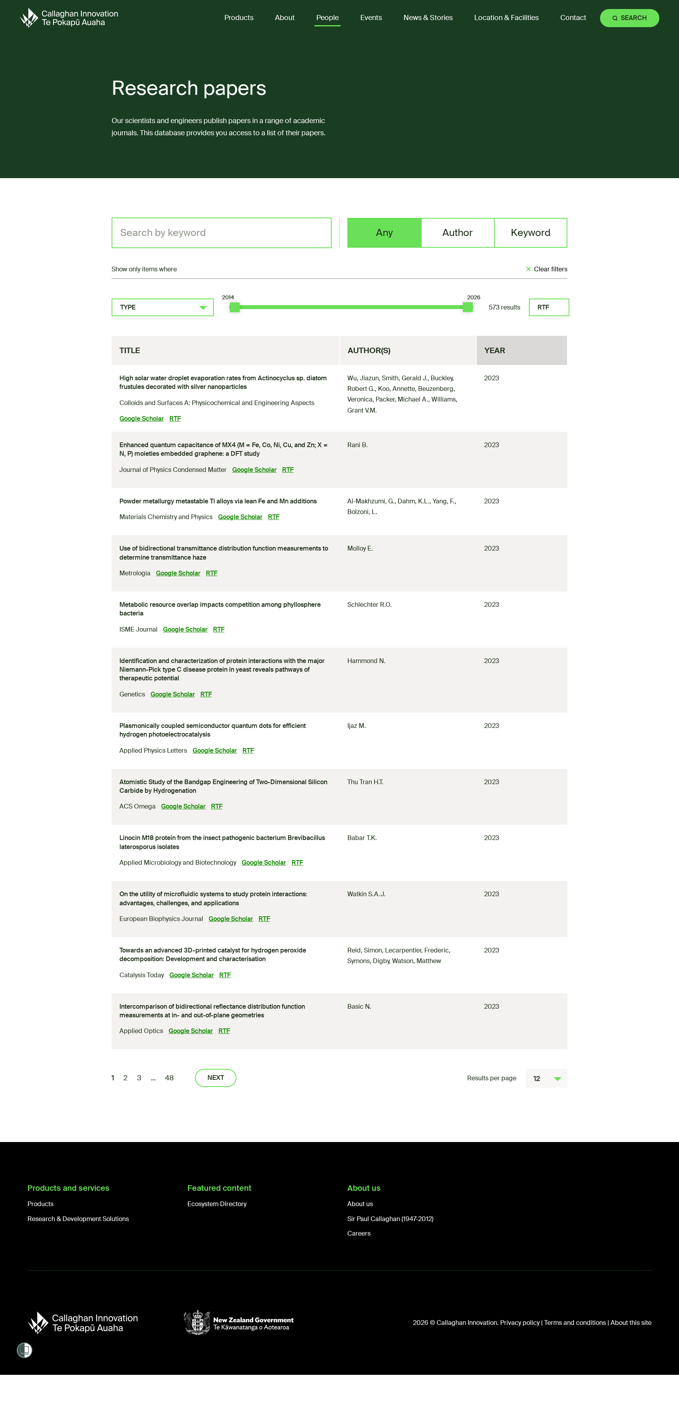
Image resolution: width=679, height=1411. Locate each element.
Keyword (531, 232)
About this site (631, 1323)
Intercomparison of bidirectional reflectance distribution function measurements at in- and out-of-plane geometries (212, 1010)
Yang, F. (444, 501)
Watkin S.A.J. (366, 894)
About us (360, 1204)
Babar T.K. (362, 838)
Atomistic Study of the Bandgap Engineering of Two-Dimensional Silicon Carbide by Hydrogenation (223, 786)
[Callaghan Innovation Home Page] (69, 18)
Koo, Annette (396, 389)
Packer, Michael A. (402, 399)
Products (40, 1204)
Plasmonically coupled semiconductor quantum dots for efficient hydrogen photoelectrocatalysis (212, 730)
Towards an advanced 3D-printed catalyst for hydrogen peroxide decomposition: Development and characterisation (212, 954)
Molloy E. (360, 548)
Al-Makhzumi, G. (371, 501)
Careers (359, 1233)
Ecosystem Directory (216, 1204)
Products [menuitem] (238, 17)
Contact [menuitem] (573, 17)
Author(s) (369, 350)
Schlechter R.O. (369, 605)
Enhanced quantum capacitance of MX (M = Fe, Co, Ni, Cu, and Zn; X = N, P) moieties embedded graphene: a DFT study (223, 449)
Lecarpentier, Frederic (417, 950)
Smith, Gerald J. (405, 378)
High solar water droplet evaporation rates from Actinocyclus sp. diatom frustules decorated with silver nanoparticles (223, 382)
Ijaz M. (356, 726)
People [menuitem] (327, 17)
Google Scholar (141, 418)
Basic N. (359, 1006)
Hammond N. (366, 661)
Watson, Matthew (416, 961)
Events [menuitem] (371, 17)
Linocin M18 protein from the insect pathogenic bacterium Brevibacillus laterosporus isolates (222, 842)
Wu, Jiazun (363, 378)
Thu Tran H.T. (365, 782)
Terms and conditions (575, 1323)
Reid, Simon (364, 950)
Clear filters (550, 269)
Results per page (491, 1078)
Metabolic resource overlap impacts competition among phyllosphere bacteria (220, 609)
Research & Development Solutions (78, 1219)
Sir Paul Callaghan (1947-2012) (390, 1219)
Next (215, 1078)
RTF (543, 307)
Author (457, 232)
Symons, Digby (368, 961)
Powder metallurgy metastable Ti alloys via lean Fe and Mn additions (218, 501)
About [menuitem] (285, 17)
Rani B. (357, 445)
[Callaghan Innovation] (106, 1323)
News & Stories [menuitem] (428, 17)
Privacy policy (520, 1323)
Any (384, 232)
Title (129, 350)
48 (169, 1078)
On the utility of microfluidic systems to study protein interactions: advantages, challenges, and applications (213, 898)
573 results (504, 307)
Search (634, 18)
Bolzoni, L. (362, 512)
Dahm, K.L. (413, 501)
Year (494, 350)
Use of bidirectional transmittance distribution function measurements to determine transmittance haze (223, 552)
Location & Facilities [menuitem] (506, 17)
